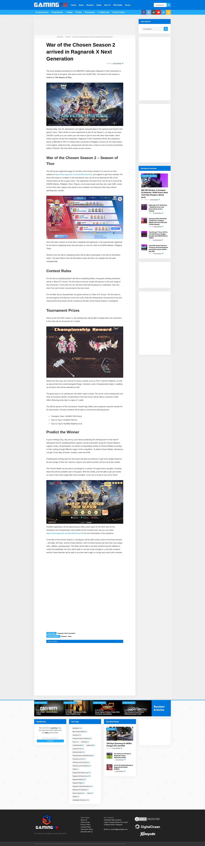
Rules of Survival (79, 793)
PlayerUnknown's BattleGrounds (83, 755)
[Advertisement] (69, 571)
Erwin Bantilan (117, 63)
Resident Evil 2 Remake (80, 790)
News (81, 5)
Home (73, 5)
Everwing (85, 742)
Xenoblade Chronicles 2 (81, 800)
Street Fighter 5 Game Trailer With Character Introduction (107, 713)
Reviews (90, 5)
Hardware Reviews (149, 176)
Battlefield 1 (77, 728)
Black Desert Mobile (80, 731)
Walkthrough (104, 12)
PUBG (75, 769)
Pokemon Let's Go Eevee (81, 762)
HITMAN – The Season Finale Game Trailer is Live (76, 713)
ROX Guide (117, 5)
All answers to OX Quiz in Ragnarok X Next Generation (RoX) (122, 755)
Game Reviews (42, 12)
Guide (98, 5)
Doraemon (77, 735)
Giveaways (90, 12)
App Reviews (58, 12)
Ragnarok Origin (78, 783)
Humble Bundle (78, 745)
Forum (127, 5)
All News (64, 636)
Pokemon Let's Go (79, 759)
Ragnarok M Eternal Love (81, 776)
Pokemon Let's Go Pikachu (82, 766)
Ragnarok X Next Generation (66, 633)
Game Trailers (119, 12)
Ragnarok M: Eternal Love (82, 772)
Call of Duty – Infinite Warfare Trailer (46, 713)
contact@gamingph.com (119, 829)
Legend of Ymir (78, 748)
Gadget (69, 12)
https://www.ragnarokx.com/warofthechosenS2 (73, 174)
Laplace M (90, 745)
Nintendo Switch (79, 752)
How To (107, 5)
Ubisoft (76, 796)
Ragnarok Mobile (79, 779)
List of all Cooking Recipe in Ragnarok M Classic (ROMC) (123, 767)
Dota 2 (76, 742)
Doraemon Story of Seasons (82, 738)
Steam (90, 793)
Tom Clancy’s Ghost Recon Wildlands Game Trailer (134, 713)
